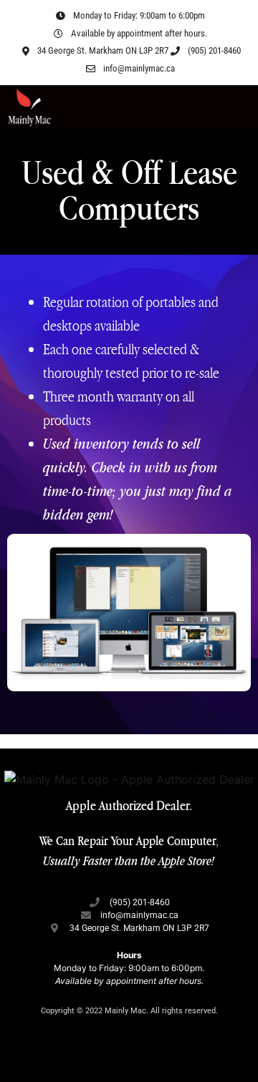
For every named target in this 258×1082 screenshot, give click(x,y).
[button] (241, 107)
